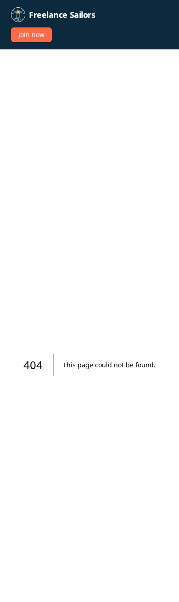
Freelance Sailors (62, 14)
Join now (31, 34)
